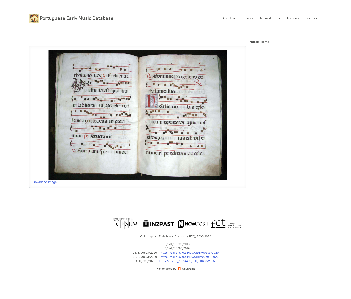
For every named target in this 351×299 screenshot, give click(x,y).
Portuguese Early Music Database (76, 18)
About (226, 18)
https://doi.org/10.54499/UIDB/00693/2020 (190, 252)
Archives (293, 18)
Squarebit (188, 268)
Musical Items (270, 18)
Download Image (45, 182)
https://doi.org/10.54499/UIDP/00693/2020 (190, 257)
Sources (248, 18)
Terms (310, 18)
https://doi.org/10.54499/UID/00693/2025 (187, 261)
